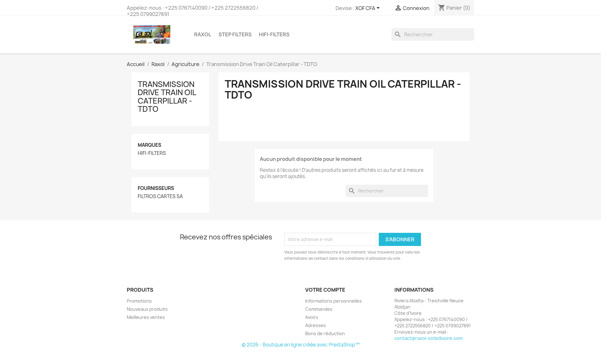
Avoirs (311, 317)
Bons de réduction (325, 333)
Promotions (139, 301)
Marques (149, 145)
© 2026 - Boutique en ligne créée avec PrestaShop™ (301, 344)
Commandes (318, 309)
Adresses (315, 325)
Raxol (202, 34)
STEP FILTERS (235, 34)
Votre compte (325, 289)
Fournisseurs (156, 188)
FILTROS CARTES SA (160, 196)
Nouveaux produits (147, 309)
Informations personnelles (333, 301)
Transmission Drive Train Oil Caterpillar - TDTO (167, 96)
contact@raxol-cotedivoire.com (428, 338)
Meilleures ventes (146, 317)
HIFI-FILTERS (274, 34)
